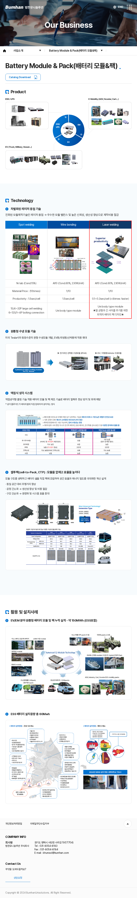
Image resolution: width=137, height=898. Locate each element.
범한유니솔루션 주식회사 (24, 7)
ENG (120, 7)
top (128, 824)
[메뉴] (129, 7)
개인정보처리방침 (13, 823)
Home (4, 50)
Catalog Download (20, 77)
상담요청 (18, 877)
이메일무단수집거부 (39, 823)
